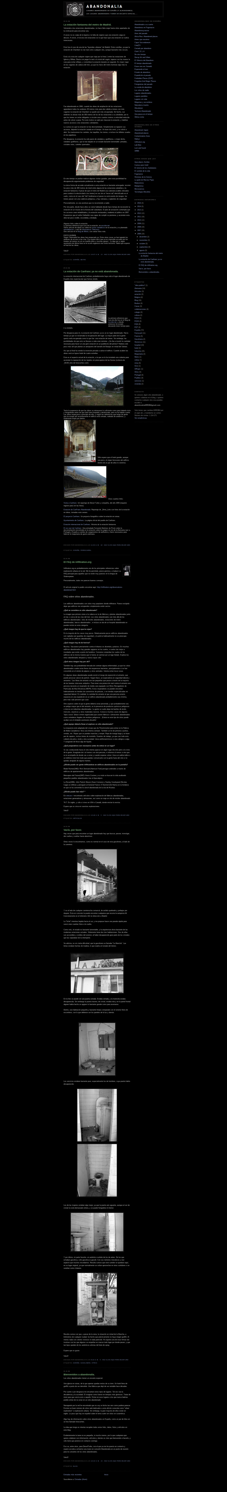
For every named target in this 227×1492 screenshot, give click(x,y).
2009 (139, 223)
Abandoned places (142, 133)
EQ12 (137, 318)
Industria (138, 351)
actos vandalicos (98, 228)
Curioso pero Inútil (141, 165)
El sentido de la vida (142, 171)
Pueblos (138, 378)
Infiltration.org (140, 142)
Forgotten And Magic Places (145, 81)
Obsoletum (139, 108)
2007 (139, 230)
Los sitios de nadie (142, 90)
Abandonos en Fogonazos (144, 27)
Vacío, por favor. (73, 830)
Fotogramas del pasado (143, 84)
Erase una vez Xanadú (143, 66)
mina (136, 363)
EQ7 (136, 327)
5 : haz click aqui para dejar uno (115, 815)
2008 (139, 227)
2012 (139, 213)
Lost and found (140, 148)
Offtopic (138, 369)
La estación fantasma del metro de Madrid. (87, 24)
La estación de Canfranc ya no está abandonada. (91, 271)
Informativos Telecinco (90, 229)
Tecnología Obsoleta (142, 192)
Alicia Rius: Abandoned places (146, 36)
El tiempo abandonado (143, 63)
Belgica (137, 297)
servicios (138, 381)
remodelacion (69, 229)
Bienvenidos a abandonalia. (79, 1374)
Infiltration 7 (69, 795)
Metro (83, 259)
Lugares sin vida (141, 99)
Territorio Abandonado (143, 111)
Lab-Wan (138, 145)
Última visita (139, 117)
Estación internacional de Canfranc (77, 524)
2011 (139, 217)
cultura (137, 315)
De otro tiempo (140, 54)
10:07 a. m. (95, 254)
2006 (139, 234)
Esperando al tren (141, 69)
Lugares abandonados (143, 93)
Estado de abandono (142, 72)
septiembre (143, 247)
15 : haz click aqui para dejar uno (115, 1461)
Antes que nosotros (142, 39)
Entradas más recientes (73, 1475)
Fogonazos (139, 174)
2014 (139, 206)
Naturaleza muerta (141, 105)
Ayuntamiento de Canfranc (74, 520)
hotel (136, 348)
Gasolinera (86, 1363)
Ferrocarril (86, 550)
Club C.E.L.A (140, 51)
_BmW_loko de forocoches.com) (76, 363)
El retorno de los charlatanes (145, 168)
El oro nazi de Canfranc (72, 528)
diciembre (143, 237)
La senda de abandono (143, 87)
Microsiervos (139, 189)
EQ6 (136, 324)
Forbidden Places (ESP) (144, 78)
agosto (142, 250)
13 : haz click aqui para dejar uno (115, 254)
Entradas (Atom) (81, 1479)
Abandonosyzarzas (142, 31)
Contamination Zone (142, 136)
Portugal (138, 375)
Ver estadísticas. (141, 418)
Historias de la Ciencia (143, 177)
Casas (137, 306)
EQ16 (137, 321)
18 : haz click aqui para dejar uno (115, 545)
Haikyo (137, 139)
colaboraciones (140, 309)
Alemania (138, 288)
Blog (75, 1466)
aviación (138, 294)
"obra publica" (140, 285)
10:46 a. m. (95, 815)
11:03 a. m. (95, 545)
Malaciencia (139, 183)
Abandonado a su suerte (144, 24)
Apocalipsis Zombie (142, 162)
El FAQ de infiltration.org (77, 562)
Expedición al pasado (143, 75)
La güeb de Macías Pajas (144, 180)
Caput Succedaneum (142, 42)
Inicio (106, 1475)
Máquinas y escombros (143, 102)
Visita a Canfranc (70, 503)
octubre (142, 244)
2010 (139, 220)
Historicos (138, 342)
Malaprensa (139, 186)
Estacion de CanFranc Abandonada (77, 510)
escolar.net (105, 226)
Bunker (137, 303)
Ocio (136, 366)
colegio (137, 312)
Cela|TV (138, 45)
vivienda (138, 384)
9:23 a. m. (94, 1359)
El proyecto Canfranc (72, 516)
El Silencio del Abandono (144, 60)
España (76, 259)
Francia (137, 336)
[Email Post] (129, 1359)
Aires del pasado (141, 33)
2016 (139, 203)
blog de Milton (83, 231)
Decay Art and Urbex (142, 57)
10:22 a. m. (95, 1461)
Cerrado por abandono (143, 48)
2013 (139, 210)
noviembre (143, 240)
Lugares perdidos (141, 96)
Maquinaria (139, 354)
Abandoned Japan (141, 130)
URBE (137, 151)
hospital (137, 345)
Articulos (77, 818)
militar (137, 360)
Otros (94, 1363)
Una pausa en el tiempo (144, 114)
